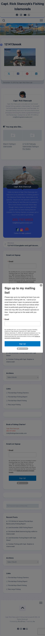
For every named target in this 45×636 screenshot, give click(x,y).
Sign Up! (22, 343)
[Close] (41, 285)
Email (7, 319)
